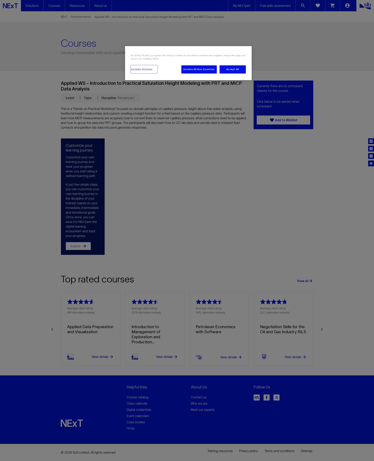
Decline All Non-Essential (198, 69)
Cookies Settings (141, 69)
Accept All (232, 69)
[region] (188, 63)
